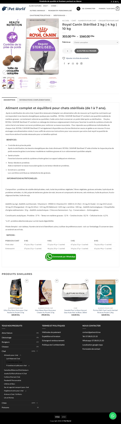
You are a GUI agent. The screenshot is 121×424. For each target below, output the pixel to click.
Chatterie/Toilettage (40, 15)
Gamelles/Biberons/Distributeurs (16, 370)
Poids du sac (66, 42)
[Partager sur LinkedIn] (81, 64)
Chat (45, 6)
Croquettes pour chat (108, 21)
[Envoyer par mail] (73, 64)
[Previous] (6, 47)
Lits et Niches (9, 398)
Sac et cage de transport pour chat (16, 387)
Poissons (5, 407)
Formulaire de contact (91, 349)
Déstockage (59, 15)
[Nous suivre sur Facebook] (111, 2)
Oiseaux (5, 346)
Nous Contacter (37, 20)
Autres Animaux (37, 10)
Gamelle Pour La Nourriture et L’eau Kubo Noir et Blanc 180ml (75, 311)
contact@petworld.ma (91, 332)
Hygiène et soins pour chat (13, 391)
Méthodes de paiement (51, 332)
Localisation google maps (92, 345)
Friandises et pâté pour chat (16, 365)
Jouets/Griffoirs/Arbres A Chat (15, 373)
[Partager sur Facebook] (64, 64)
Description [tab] (9, 100)
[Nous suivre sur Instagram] (113, 2)
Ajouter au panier (86, 51)
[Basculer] (37, 351)
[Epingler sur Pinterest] (77, 64)
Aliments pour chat (87, 21)
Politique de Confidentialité (53, 345)
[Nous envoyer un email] (116, 2)
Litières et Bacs (9, 384)
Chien (53, 6)
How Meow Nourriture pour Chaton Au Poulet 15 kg (45, 311)
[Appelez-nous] (118, 2)
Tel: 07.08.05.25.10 (90, 336)
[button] (88, 8)
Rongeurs (6, 342)
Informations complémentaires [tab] (34, 100)
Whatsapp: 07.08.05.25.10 (93, 340)
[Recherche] (78, 9)
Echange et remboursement (53, 340)
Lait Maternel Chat (13, 359)
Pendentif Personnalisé (60, 10)
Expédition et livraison (51, 336)
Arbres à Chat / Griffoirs (13, 394)
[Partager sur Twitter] (69, 64)
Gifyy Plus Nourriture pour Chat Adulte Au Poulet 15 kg (15, 311)
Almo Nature (35, 6)
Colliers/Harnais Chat (12, 377)
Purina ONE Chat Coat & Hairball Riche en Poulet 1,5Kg (105, 311)
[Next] (54, 47)
